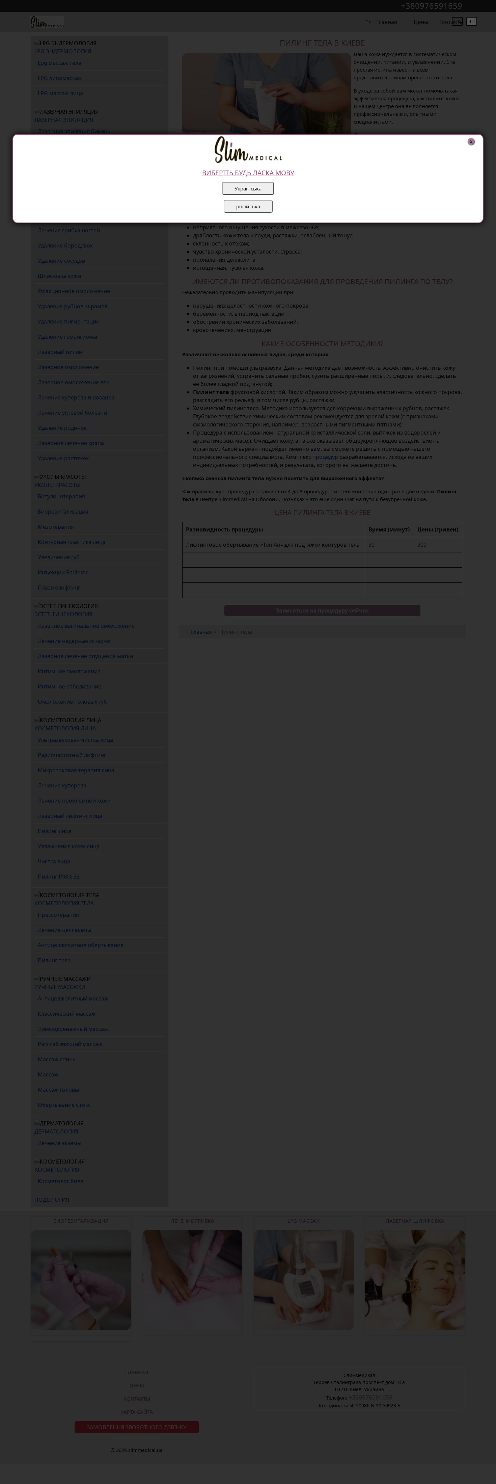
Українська (248, 188)
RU (471, 21)
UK (457, 21)
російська (248, 206)
